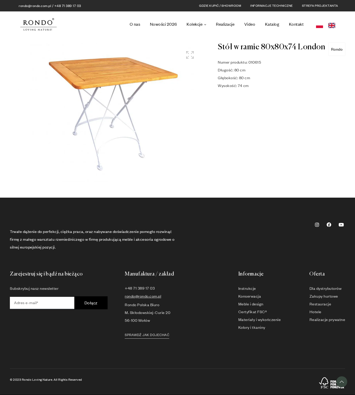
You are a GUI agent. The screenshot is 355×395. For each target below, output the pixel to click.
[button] (189, 54)
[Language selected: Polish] (327, 24)
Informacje (251, 274)
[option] (333, 25)
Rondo (337, 49)
